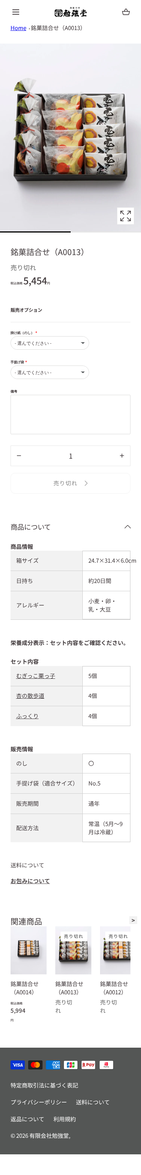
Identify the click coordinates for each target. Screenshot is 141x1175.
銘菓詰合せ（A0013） (58, 28)
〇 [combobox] (91, 763)
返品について (27, 1119)
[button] (16, 11)
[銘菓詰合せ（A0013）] (73, 950)
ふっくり (27, 716)
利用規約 (64, 1119)
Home (18, 28)
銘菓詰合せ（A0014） (25, 988)
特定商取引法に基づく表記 (44, 1085)
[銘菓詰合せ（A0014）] (29, 950)
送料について (93, 1102)
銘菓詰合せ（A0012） (114, 988)
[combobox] (106, 581)
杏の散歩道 (30, 695)
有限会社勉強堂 (49, 1135)
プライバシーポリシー (39, 1102)
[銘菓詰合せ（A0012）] (118, 950)
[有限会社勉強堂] (70, 12)
